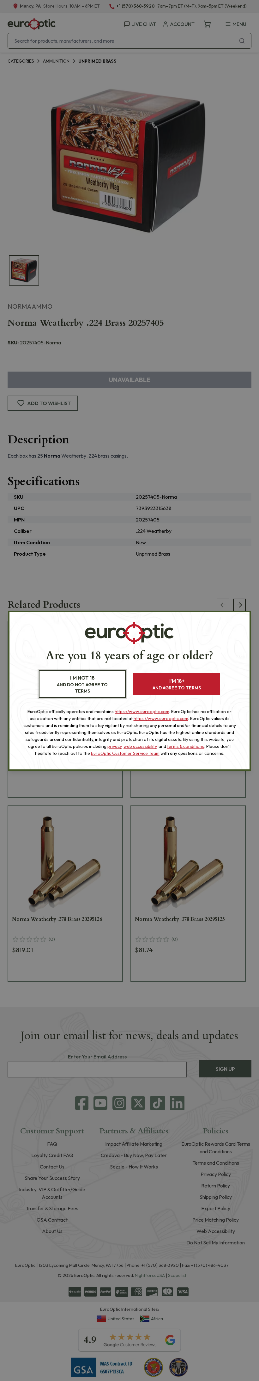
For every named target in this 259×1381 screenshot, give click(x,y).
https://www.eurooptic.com (142, 711)
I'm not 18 (82, 684)
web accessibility (140, 746)
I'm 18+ (177, 684)
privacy (114, 746)
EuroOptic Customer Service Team (125, 753)
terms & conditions (185, 746)
